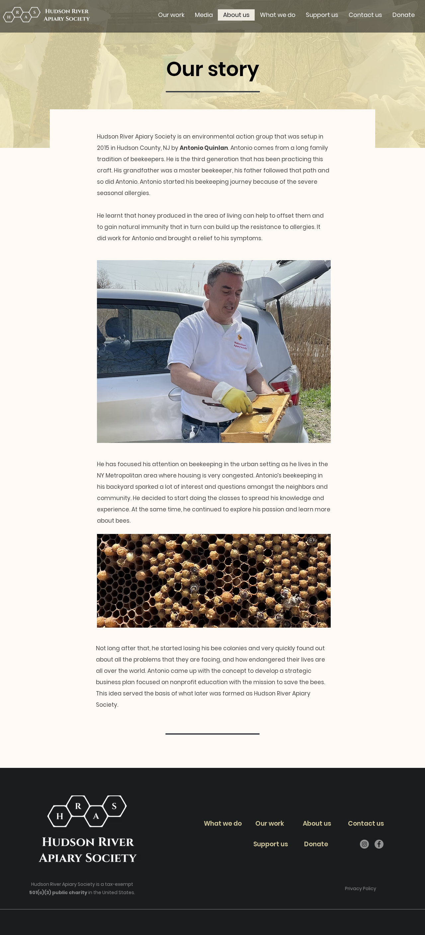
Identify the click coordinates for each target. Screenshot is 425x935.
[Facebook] (379, 844)
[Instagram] (364, 844)
